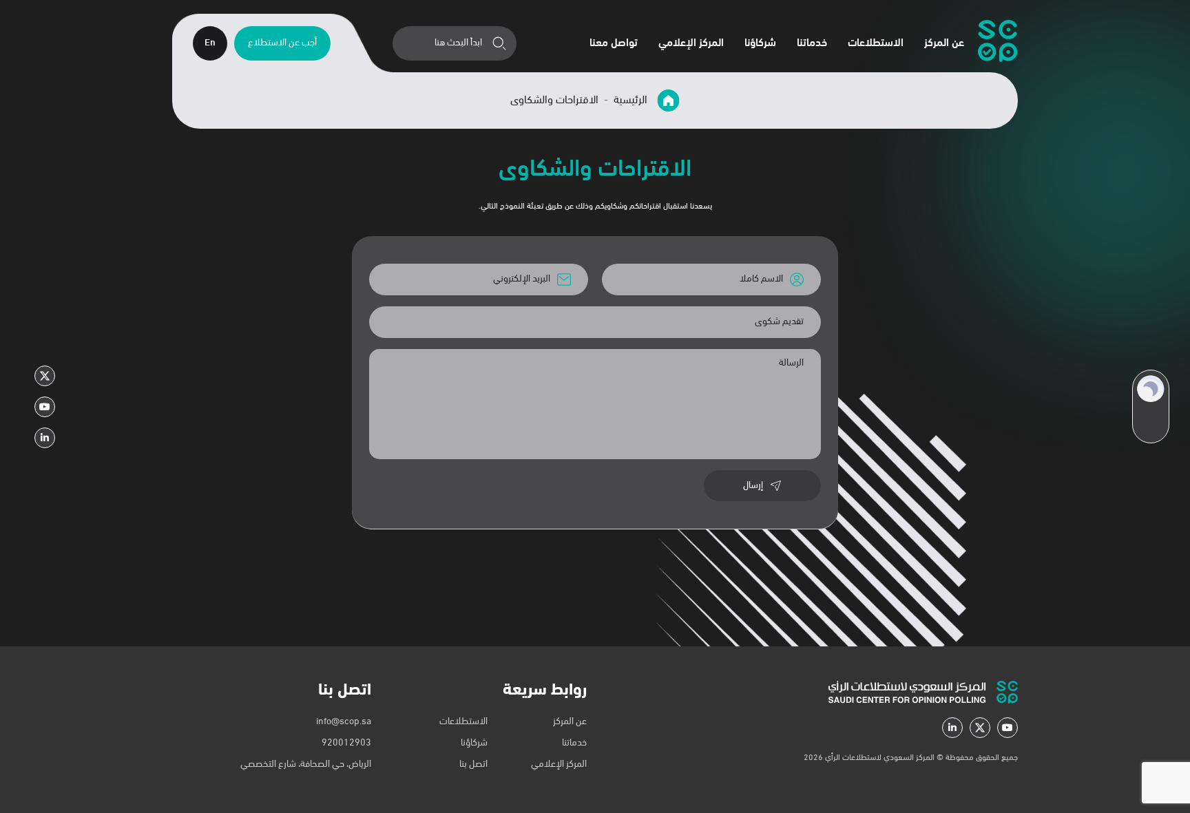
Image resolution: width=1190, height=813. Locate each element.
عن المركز (944, 43)
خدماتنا (812, 43)
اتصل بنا (473, 764)
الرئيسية (632, 100)
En (210, 43)
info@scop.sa (343, 722)
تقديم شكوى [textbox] (779, 322)
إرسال (753, 486)
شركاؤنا (760, 43)
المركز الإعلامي (691, 43)
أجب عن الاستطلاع (282, 43)
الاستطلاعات (876, 43)
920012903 (346, 743)
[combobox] (595, 322)
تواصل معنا (613, 43)
